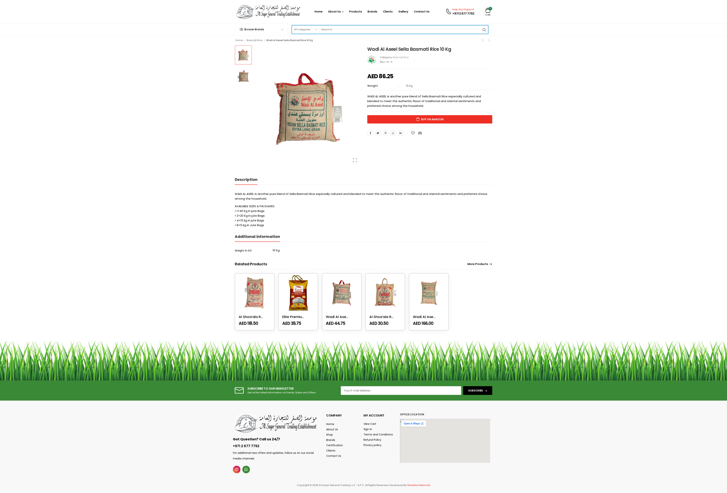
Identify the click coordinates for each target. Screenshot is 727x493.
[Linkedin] (401, 133)
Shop (329, 435)
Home (318, 11)
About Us (334, 11)
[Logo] (268, 11)
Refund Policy (372, 440)
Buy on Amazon (432, 119)
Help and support (463, 9)
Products (355, 11)
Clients (388, 11)
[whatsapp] (246, 469)
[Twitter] (378, 133)
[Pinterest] (385, 133)
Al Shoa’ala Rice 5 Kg (387, 316)
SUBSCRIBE (475, 390)
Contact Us (422, 11)
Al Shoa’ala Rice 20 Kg (257, 316)
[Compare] (420, 133)
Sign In (368, 429)
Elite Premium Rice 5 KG (302, 316)
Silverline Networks (418, 485)
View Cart (370, 424)
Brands (372, 11)
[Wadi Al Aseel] (371, 59)
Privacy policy (372, 445)
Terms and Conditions (378, 434)
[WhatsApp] (393, 133)
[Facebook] (370, 133)
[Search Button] (484, 29)
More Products (477, 264)
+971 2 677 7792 (463, 14)
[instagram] (236, 469)
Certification (334, 445)
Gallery (403, 11)
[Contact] (449, 12)
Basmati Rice (255, 40)
